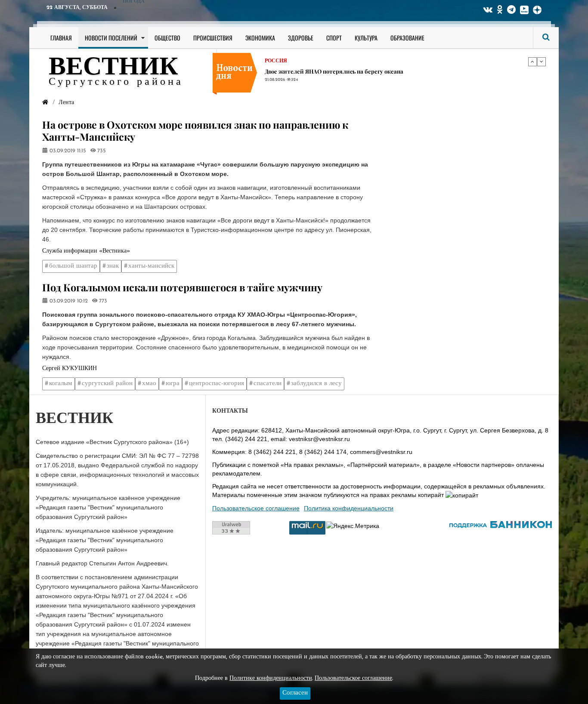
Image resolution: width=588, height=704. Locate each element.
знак (113, 266)
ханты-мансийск (151, 266)
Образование (407, 37)
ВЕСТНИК (113, 68)
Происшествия (212, 37)
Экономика (260, 37)
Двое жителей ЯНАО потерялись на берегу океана (334, 71)
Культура (366, 37)
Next (541, 61)
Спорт (334, 37)
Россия (276, 61)
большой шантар (73, 266)
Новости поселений (111, 37)
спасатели (268, 383)
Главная (61, 37)
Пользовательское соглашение (256, 508)
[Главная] (45, 102)
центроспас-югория (216, 383)
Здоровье (300, 37)
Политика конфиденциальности (348, 508)
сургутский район (107, 383)
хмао (149, 383)
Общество (167, 37)
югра (172, 383)
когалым (60, 383)
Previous (532, 61)
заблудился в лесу (316, 383)
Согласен (295, 693)
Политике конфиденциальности (270, 678)
